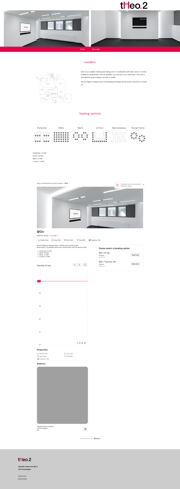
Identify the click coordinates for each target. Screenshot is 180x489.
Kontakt (96, 50)
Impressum (22, 476)
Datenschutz (22, 479)
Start (82, 50)
